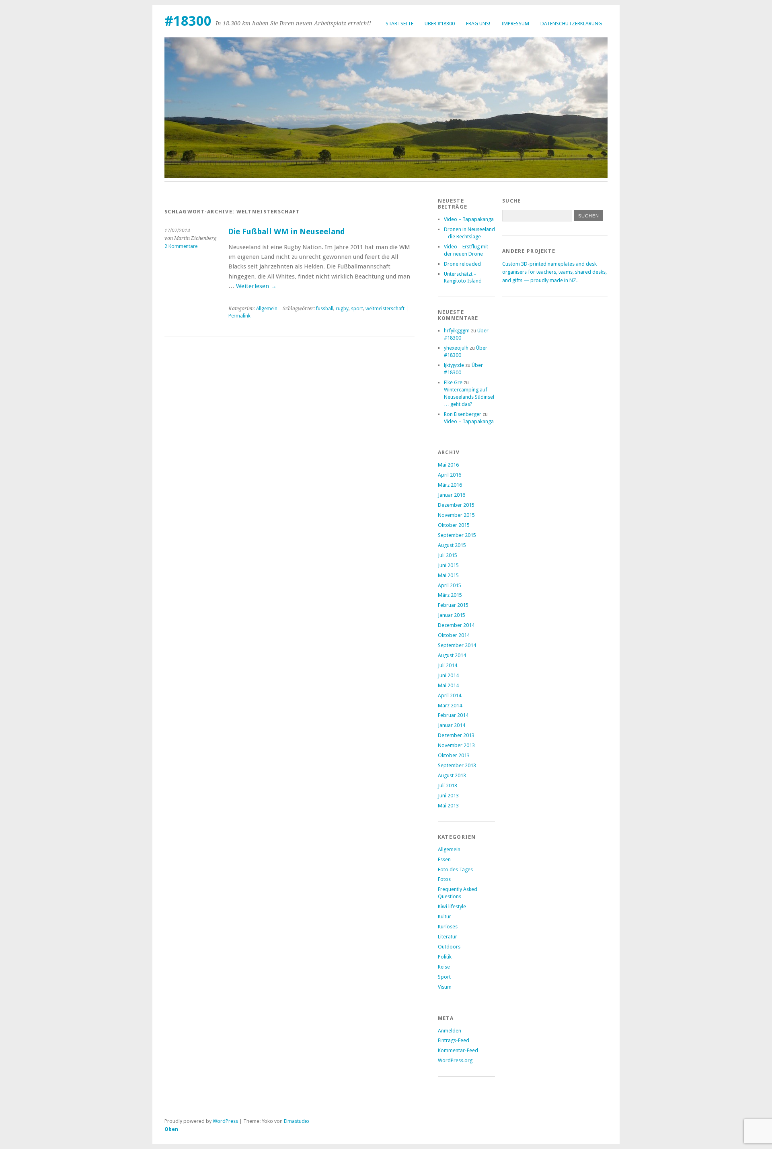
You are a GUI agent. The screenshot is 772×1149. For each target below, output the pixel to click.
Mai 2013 (448, 806)
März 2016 (450, 485)
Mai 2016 (448, 465)
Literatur (447, 937)
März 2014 (450, 706)
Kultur (444, 916)
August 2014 (452, 655)
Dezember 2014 (456, 625)
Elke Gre (453, 382)
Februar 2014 (453, 715)
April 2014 (449, 695)
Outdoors (449, 947)
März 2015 (450, 595)
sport (357, 308)
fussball (324, 308)
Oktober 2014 (454, 635)
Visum (445, 987)
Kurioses (448, 927)
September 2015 (457, 535)
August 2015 (452, 545)
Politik (445, 957)
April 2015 (449, 585)
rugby (342, 308)
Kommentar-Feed (458, 1050)
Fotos (444, 879)
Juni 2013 (448, 796)
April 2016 (449, 475)
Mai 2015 (448, 575)
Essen (444, 859)
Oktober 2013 (454, 755)
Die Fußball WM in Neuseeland (286, 231)
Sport (444, 977)
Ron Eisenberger (462, 414)
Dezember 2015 (456, 505)
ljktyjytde (454, 365)
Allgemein (266, 308)
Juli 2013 (447, 785)
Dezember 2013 (456, 735)
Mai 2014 (448, 685)
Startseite (399, 23)
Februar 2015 (453, 605)
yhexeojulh (456, 348)
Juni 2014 (448, 675)
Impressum (515, 23)
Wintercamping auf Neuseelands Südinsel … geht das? (469, 397)
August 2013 (452, 775)
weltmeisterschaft (384, 308)
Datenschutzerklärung (571, 23)
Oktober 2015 (454, 525)
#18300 (187, 21)
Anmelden (449, 1031)
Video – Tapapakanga (469, 219)
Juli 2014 (447, 665)
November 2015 (456, 515)
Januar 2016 (451, 495)
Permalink (239, 316)
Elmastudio (296, 1121)
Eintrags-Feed (453, 1040)
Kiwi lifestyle (452, 906)
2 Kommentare (180, 246)
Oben (171, 1129)
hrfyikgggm (457, 331)
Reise (444, 967)
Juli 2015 (447, 555)
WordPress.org (455, 1060)
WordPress (225, 1121)
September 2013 (457, 765)
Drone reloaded (462, 264)
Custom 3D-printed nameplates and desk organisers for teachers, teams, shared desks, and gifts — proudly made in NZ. (554, 272)
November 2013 (456, 745)
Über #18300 (440, 23)
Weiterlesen (256, 286)
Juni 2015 (448, 565)
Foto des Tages (455, 869)
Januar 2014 (451, 725)
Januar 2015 (451, 615)
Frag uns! (478, 23)
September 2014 (457, 645)
